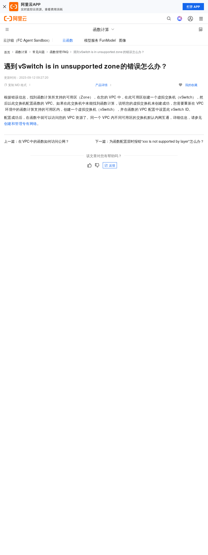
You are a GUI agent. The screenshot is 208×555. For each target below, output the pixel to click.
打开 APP (193, 6)
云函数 (67, 40)
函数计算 (21, 52)
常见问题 (38, 52)
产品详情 (101, 85)
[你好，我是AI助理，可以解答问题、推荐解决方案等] (179, 18)
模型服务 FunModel (100, 40)
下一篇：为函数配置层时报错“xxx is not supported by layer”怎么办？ (149, 141)
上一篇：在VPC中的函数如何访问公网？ (36, 141)
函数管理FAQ (59, 52)
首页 (7, 52)
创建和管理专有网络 (20, 123)
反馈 (112, 165)
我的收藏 (191, 85)
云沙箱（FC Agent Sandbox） (27, 40)
